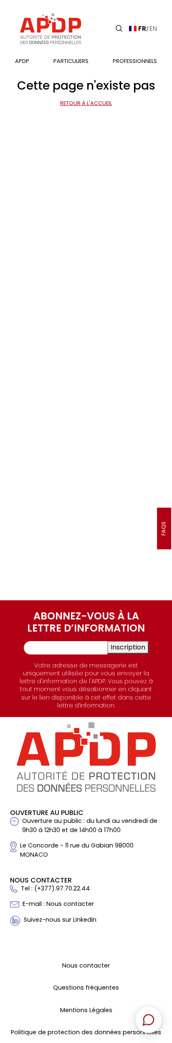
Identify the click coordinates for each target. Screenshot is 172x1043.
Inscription (128, 647)
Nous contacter (86, 965)
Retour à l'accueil (86, 103)
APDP (22, 61)
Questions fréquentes (86, 987)
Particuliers (71, 61)
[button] (119, 28)
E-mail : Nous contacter (58, 904)
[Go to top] (153, 978)
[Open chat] (148, 1019)
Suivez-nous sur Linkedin (60, 919)
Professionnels (135, 61)
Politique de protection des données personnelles (86, 1032)
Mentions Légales (86, 1010)
